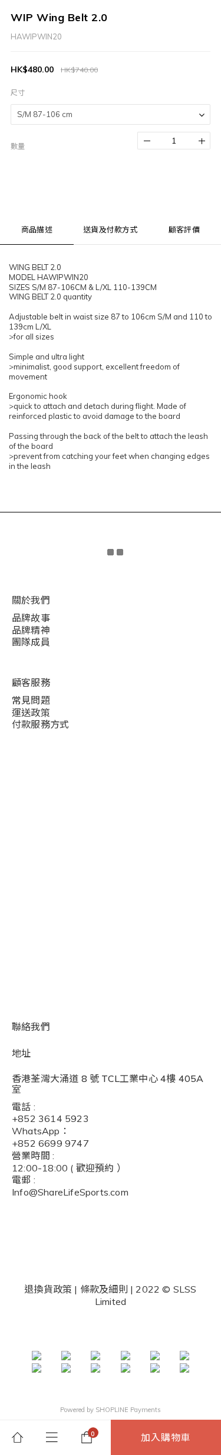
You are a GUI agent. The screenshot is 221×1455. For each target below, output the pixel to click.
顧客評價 (184, 229)
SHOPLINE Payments (128, 1410)
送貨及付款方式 (110, 229)
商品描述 (36, 229)
